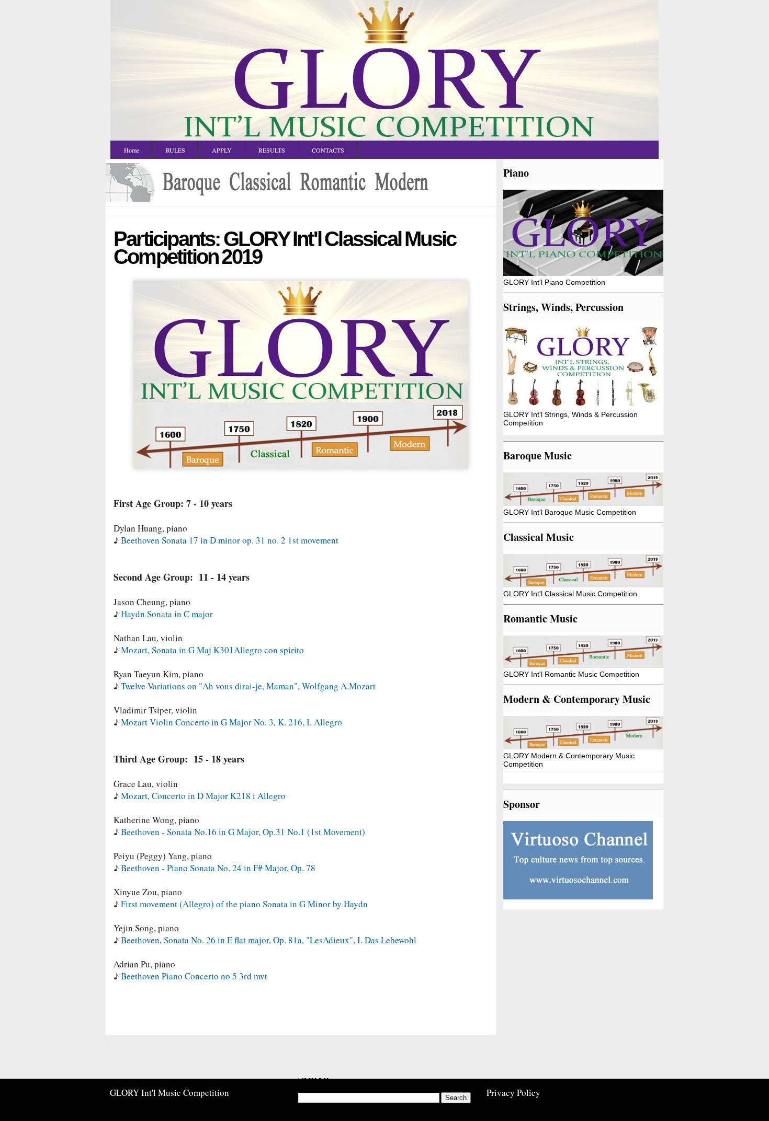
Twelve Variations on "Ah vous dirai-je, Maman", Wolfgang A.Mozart (248, 686)
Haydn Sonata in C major (167, 614)
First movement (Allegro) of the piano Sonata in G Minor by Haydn (244, 904)
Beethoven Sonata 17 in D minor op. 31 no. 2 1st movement (231, 540)
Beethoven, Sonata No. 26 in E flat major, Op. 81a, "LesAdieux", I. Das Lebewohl (268, 940)
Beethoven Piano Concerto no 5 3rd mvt (194, 976)
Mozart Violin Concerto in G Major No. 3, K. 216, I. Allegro (231, 722)
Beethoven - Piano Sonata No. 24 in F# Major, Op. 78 (218, 868)
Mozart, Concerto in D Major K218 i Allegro (203, 796)
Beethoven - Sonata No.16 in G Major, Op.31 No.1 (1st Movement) (243, 832)
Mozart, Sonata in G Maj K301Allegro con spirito (212, 650)
